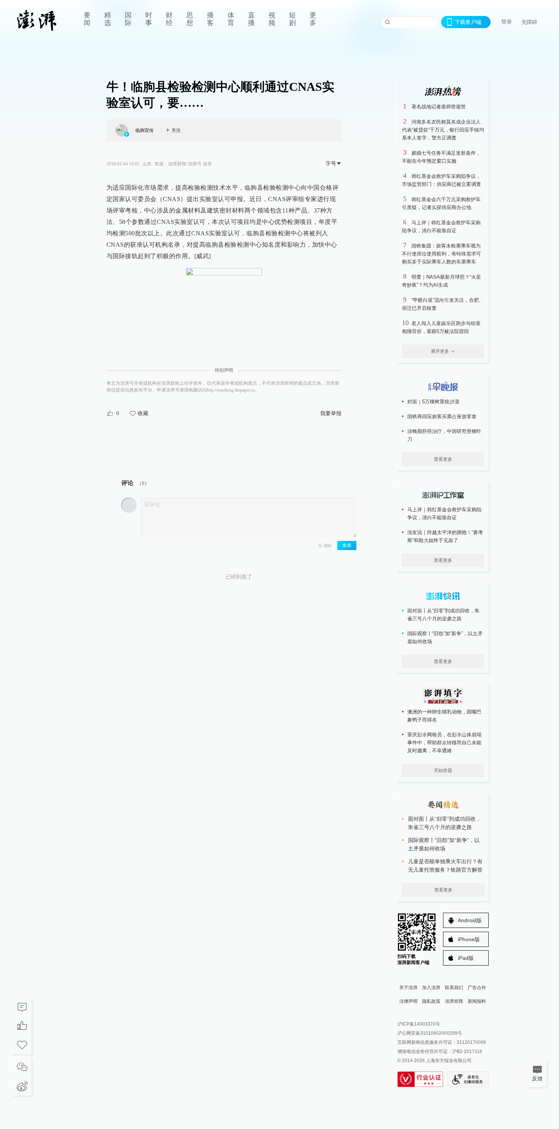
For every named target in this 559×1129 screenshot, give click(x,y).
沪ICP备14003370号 (418, 1024)
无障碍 (529, 22)
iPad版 (466, 958)
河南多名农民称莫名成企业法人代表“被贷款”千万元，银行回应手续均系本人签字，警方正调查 (443, 130)
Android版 (470, 920)
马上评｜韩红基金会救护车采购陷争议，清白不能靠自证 (444, 513)
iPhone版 (469, 939)
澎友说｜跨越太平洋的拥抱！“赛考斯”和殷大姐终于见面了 (445, 536)
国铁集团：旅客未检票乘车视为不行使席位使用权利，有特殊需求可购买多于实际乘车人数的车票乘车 (441, 254)
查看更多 (443, 459)
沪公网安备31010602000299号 (429, 1033)
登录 (506, 22)
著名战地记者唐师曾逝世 (438, 106)
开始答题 (443, 770)
